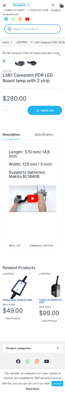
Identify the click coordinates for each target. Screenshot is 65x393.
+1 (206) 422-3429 (38, 10)
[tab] (11, 136)
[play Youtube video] (32, 198)
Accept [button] (57, 383)
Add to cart (47, 110)
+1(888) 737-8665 (14, 10)
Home (6, 42)
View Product (13, 318)
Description (11, 134)
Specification (44, 134)
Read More (32, 388)
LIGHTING (21, 42)
